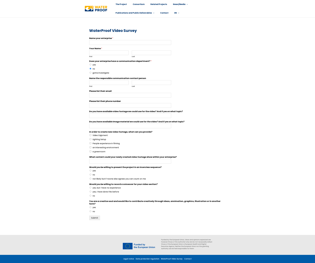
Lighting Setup (99, 139)
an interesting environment (106, 147)
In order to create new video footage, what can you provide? (120, 132)
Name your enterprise (101, 38)
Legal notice (128, 259)
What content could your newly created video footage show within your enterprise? (133, 157)
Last (133, 57)
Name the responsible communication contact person (117, 78)
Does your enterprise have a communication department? (120, 61)
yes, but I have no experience (107, 187)
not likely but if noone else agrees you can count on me (119, 178)
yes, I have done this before (106, 191)
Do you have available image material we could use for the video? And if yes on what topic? (136, 121)
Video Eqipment (100, 135)
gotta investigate (101, 72)
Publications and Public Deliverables (134, 13)
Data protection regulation (147, 259)
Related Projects (158, 4)
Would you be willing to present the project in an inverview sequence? (125, 167)
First (90, 57)
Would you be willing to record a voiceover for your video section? (123, 184)
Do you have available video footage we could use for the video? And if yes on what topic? (136, 111)
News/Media (179, 4)
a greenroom (99, 151)
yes (94, 64)
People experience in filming (106, 143)
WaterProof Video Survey (171, 259)
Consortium (139, 4)
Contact (164, 13)
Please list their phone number (105, 101)
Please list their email (100, 91)
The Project (121, 4)
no (94, 68)
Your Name (95, 48)
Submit (94, 218)
